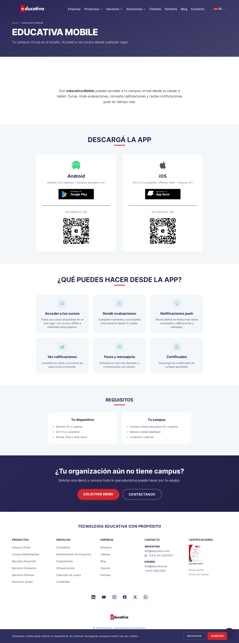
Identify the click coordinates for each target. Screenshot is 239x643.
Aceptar (217, 636)
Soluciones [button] (134, 9)
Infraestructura (65, 568)
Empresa (74, 9)
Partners (171, 9)
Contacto (197, 9)
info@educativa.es (156, 566)
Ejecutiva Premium (23, 575)
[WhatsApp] (145, 597)
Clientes (155, 9)
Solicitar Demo (98, 494)
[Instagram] (114, 597)
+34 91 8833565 (155, 570)
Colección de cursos (68, 575)
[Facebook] (124, 597)
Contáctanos (142, 494)
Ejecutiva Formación (24, 568)
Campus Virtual (21, 547)
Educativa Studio (22, 581)
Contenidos (63, 581)
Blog (184, 9)
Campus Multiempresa (25, 554)
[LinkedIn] (93, 597)
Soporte (105, 568)
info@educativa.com (157, 550)
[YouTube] (104, 597)
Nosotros (105, 547)
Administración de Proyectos (73, 554)
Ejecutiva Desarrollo (24, 561)
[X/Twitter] (135, 597)
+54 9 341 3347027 (160, 555)
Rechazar (194, 636)
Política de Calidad (198, 574)
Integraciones (64, 561)
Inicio (15, 22)
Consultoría (63, 547)
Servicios (112, 9)
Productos (91, 9)
